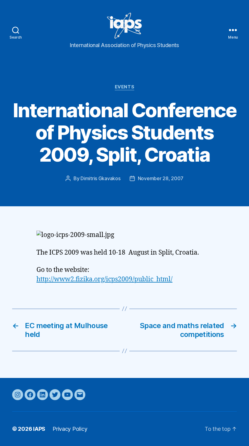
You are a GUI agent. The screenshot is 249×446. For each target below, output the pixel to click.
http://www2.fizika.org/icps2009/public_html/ (104, 279)
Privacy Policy (70, 429)
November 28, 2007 (160, 178)
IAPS (39, 429)
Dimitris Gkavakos (100, 178)
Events (124, 87)
